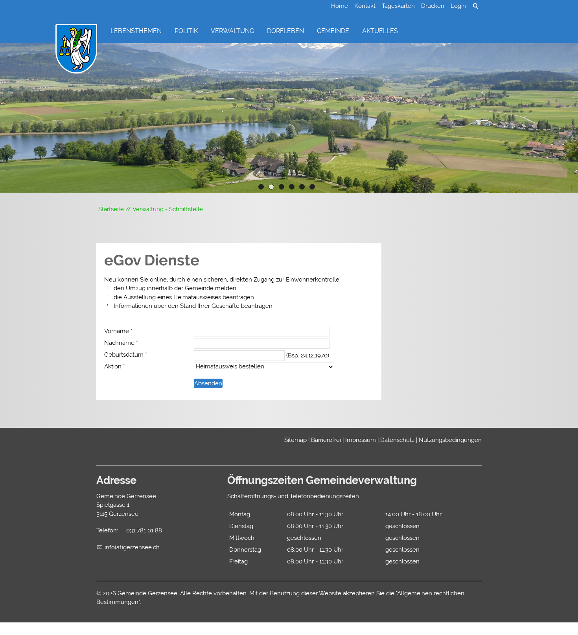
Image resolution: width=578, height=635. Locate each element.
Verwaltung (232, 31)
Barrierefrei (326, 440)
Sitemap (295, 440)
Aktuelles (380, 31)
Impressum (360, 440)
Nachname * (121, 342)
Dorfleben (285, 31)
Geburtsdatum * (125, 354)
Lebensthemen (136, 31)
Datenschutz (397, 440)
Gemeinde (333, 31)
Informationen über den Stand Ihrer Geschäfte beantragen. (194, 305)
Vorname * (118, 331)
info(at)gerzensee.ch (132, 547)
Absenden (208, 383)
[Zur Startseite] (76, 49)
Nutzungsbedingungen (450, 440)
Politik (186, 31)
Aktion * (114, 366)
